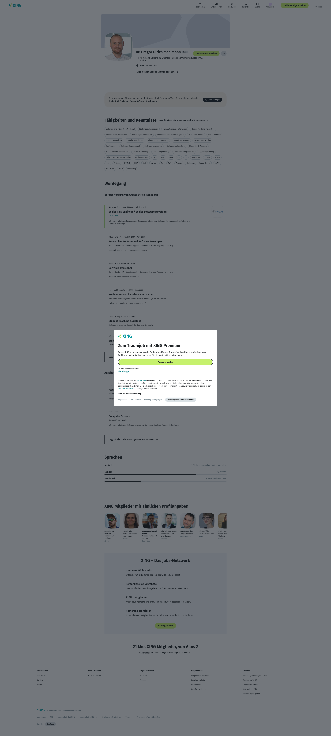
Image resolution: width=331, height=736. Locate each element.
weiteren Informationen (128, 389)
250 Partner (141, 380)
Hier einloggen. (124, 371)
